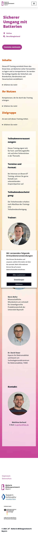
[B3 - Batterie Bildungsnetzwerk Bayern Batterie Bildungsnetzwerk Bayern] (8, 3)
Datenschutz (6, 478)
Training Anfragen (12, 47)
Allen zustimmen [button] (19, 275)
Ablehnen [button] (19, 284)
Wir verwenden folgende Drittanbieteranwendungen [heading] (19, 254)
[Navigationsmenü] (33, 3)
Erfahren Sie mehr (10, 85)
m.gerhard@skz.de (22, 425)
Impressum (6, 476)
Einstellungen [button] (19, 279)
